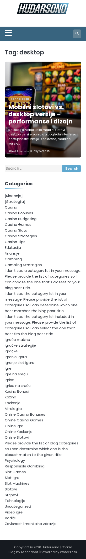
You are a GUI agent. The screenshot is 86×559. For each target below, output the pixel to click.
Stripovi (11, 494)
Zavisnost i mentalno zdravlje (31, 523)
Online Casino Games (24, 420)
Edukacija (13, 247)
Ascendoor (29, 552)
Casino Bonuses (19, 212)
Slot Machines (17, 483)
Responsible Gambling (24, 466)
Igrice (9, 379)
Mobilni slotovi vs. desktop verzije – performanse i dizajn (40, 114)
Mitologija (13, 408)
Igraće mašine (17, 339)
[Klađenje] (14, 195)
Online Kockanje (18, 431)
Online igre (14, 425)
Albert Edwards (18, 151)
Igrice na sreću (18, 385)
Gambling (13, 259)
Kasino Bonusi (17, 391)
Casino (11, 207)
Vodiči (10, 517)
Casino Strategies (21, 236)
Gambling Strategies (23, 264)
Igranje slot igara (19, 362)
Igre (8, 368)
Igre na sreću (16, 374)
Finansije (12, 253)
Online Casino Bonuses (25, 414)
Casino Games (18, 224)
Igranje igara (16, 356)
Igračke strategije (20, 345)
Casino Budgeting (21, 218)
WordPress (68, 552)
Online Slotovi (17, 437)
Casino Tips (15, 241)
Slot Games (15, 471)
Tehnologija (20, 99)
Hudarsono (50, 547)
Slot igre (12, 477)
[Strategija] (15, 201)
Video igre (14, 512)
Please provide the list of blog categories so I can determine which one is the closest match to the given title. (41, 449)
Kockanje (13, 402)
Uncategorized (18, 506)
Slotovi (11, 489)
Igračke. (11, 351)
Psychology (15, 460)
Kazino (10, 397)
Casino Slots (16, 230)
